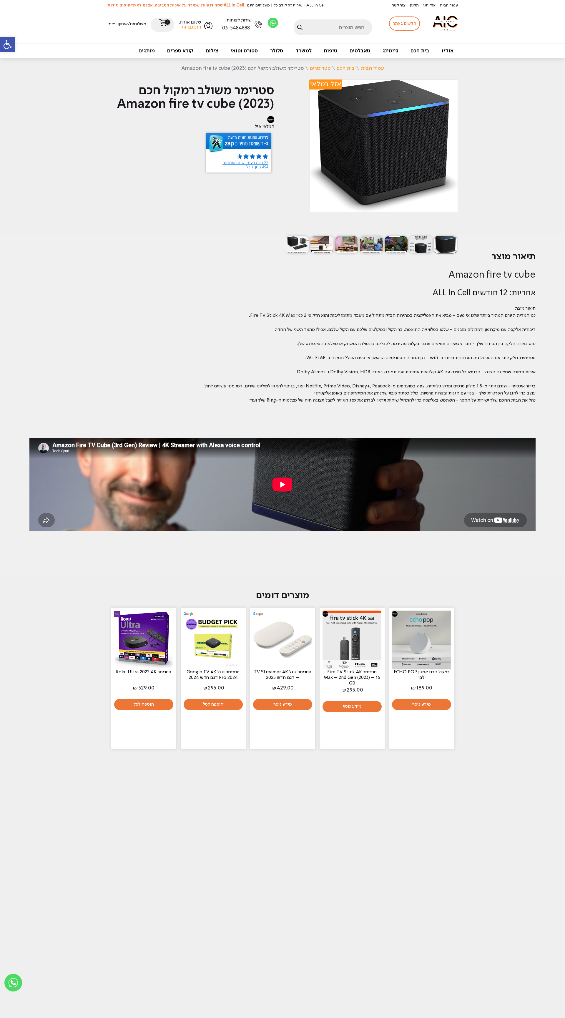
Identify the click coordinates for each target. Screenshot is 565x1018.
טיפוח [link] (330, 51)
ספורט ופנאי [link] (244, 51)
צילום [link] (212, 51)
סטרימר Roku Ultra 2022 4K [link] (143, 672)
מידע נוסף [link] (421, 704)
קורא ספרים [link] (180, 51)
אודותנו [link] (429, 5)
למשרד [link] (303, 51)
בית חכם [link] (420, 51)
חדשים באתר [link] (404, 23)
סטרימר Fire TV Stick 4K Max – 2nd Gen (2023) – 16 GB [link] (352, 678)
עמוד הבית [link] (449, 5)
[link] (7, 44)
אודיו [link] (447, 51)
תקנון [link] (414, 5)
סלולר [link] (276, 51)
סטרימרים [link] (320, 68)
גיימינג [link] (390, 51)
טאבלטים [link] (360, 51)
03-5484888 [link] (236, 28)
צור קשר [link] (399, 5)
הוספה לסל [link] (213, 704)
